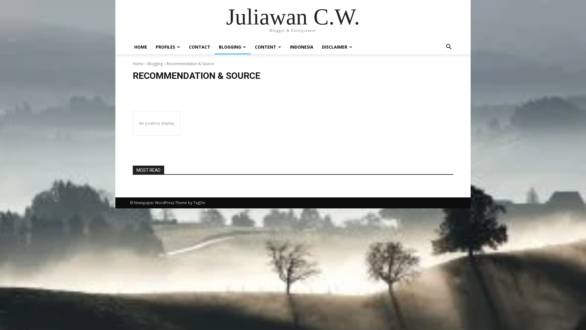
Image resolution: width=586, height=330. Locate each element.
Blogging (230, 47)
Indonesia (301, 47)
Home (140, 47)
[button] (448, 47)
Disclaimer (334, 47)
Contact (199, 47)
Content (265, 47)
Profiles (165, 47)
